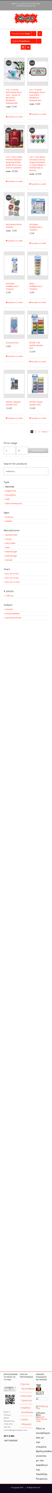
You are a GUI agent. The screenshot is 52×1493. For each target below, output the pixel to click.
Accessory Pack (12, 342)
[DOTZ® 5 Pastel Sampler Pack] (37, 384)
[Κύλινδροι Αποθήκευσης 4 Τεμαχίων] (14, 266)
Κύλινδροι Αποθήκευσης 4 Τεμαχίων (12, 286)
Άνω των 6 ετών (12, 578)
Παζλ (7, 499)
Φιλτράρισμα (38, 450)
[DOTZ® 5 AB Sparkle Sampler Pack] (37, 325)
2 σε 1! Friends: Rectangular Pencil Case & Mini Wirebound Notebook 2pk (37, 95)
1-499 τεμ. (9, 595)
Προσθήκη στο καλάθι (15, 117)
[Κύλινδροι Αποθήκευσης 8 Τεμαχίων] (37, 206)
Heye (7, 547)
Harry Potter (10, 543)
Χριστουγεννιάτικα (13, 617)
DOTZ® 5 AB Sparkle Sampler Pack (36, 345)
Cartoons (9, 609)
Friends (8, 539)
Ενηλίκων (9, 517)
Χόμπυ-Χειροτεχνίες (13, 503)
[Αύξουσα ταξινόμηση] (39, 33)
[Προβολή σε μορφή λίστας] (28, 47)
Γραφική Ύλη (10, 491)
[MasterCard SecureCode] (42, 1417)
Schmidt (8, 560)
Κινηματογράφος (12, 613)
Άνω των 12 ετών (12, 582)
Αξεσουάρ (9, 486)
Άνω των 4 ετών (12, 573)
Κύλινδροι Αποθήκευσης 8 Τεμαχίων (35, 227)
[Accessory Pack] (14, 325)
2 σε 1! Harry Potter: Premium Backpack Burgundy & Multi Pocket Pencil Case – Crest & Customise (14, 162)
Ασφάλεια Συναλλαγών (26, 1410)
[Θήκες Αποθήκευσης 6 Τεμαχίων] (37, 266)
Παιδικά (8, 521)
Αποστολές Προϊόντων (26, 1398)
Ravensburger (11, 551)
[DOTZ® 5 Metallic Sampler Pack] (14, 384)
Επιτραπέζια (10, 495)
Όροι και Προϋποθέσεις (26, 1386)
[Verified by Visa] (42, 1406)
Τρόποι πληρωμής (26, 1421)
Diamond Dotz (11, 535)
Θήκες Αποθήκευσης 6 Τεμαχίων (35, 286)
